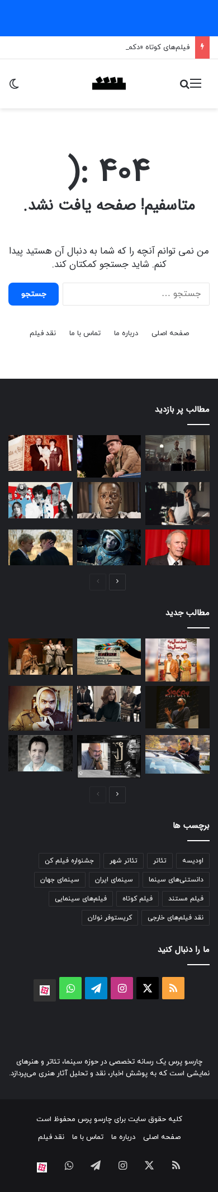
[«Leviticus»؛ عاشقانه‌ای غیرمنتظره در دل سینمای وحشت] (40, 548)
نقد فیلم (43, 333)
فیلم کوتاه (137, 898)
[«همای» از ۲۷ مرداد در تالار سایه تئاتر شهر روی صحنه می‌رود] (109, 756)
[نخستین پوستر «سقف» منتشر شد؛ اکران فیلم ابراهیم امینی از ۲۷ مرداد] (177, 754)
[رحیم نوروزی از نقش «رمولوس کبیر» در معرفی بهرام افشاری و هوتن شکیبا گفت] (40, 656)
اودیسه (192, 860)
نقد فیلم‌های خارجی (175, 917)
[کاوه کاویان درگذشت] (40, 753)
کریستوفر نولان (110, 917)
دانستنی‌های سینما (176, 879)
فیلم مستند (185, 898)
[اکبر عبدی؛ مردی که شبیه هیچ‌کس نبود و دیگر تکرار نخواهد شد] (40, 708)
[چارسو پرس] (109, 84)
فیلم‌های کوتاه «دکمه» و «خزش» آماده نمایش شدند (110, 47)
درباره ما (126, 333)
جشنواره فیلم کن (69, 860)
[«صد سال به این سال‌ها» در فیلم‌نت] (177, 659)
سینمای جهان (59, 879)
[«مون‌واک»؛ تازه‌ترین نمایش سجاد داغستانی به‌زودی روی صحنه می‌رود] (177, 707)
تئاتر (160, 860)
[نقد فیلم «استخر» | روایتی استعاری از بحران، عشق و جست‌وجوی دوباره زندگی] (177, 503)
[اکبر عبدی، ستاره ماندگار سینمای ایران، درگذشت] (109, 456)
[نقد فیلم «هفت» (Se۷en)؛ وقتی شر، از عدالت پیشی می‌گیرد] (177, 453)
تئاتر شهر (124, 860)
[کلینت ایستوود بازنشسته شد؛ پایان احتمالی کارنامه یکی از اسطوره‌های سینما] (177, 548)
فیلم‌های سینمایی (81, 898)
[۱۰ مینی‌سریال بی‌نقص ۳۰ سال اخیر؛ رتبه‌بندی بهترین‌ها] (109, 704)
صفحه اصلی (170, 333)
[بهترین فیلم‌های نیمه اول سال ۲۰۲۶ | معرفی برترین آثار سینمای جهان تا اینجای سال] (40, 500)
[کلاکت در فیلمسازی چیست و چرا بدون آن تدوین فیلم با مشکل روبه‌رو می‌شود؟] (109, 656)
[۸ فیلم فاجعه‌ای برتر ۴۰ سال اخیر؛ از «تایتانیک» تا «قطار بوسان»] (109, 548)
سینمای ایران (114, 879)
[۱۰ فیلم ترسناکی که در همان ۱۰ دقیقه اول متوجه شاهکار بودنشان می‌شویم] (109, 500)
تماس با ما (85, 333)
